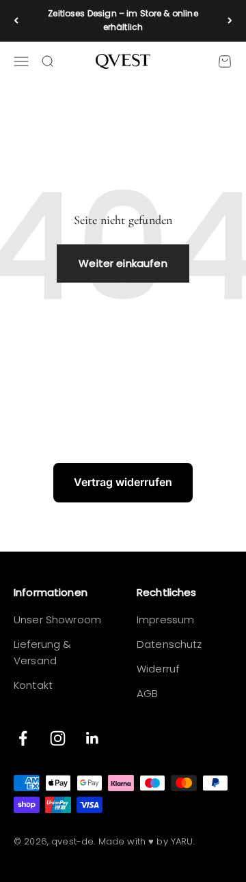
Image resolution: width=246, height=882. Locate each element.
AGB (147, 693)
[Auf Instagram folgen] (58, 738)
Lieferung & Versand (43, 652)
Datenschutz (169, 644)
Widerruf (158, 669)
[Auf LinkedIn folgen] (92, 738)
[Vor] (230, 21)
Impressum (165, 619)
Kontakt (33, 685)
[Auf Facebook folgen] (23, 738)
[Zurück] (16, 21)
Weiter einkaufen (123, 263)
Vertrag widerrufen (123, 482)
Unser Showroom (57, 619)
